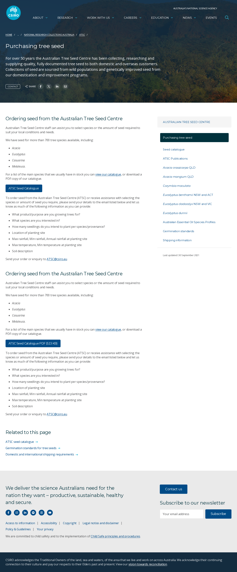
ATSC (82, 34)
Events (211, 17)
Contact (13, 86)
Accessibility (49, 523)
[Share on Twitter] (49, 86)
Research (65, 17)
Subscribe (218, 514)
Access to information (20, 523)
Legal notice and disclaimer (101, 523)
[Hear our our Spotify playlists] (33, 512)
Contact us (173, 489)
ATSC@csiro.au (57, 259)
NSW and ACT (188, 195)
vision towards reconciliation (147, 564)
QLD (179, 167)
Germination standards (178, 231)
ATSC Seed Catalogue (24, 188)
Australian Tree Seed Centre (186, 122)
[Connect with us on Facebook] (8, 512)
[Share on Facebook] (41, 86)
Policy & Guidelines (18, 529)
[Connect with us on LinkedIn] (25, 512)
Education (160, 17)
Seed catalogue (174, 149)
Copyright (69, 523)
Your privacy (45, 529)
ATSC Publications (175, 158)
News (187, 17)
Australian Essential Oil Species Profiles (189, 222)
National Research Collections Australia (49, 34)
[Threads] (41, 512)
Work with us (98, 17)
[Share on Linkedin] (57, 86)
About (38, 17)
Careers (130, 17)
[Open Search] (226, 17)
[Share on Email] (65, 86)
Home (9, 34)
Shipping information (177, 240)
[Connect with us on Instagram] (17, 512)
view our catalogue (108, 174)
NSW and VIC (187, 204)
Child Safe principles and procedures (115, 536)
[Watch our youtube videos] (50, 512)
